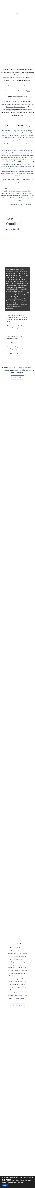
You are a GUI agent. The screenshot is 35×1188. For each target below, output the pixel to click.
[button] (17, 13)
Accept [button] (5, 1185)
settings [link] (20, 1182)
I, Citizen (15, 304)
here (25, 86)
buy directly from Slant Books (15, 107)
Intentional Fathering (14, 299)
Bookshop (28, 104)
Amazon (19, 101)
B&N (14, 101)
